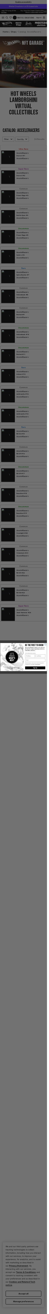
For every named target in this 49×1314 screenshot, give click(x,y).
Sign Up (35, 668)
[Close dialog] (45, 644)
